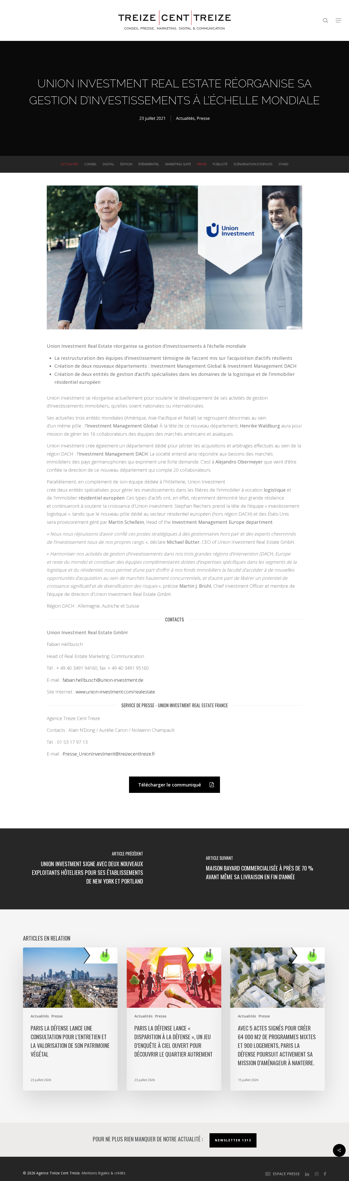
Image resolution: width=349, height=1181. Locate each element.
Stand (283, 164)
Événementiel (148, 164)
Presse (203, 118)
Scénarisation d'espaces (253, 164)
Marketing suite (178, 164)
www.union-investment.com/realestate (115, 692)
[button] (339, 20)
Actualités (185, 118)
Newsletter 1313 (233, 1140)
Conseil (90, 164)
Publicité (220, 164)
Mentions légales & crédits (103, 1173)
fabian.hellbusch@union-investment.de (103, 680)
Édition (126, 164)
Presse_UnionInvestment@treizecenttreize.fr (109, 754)
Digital (108, 164)
